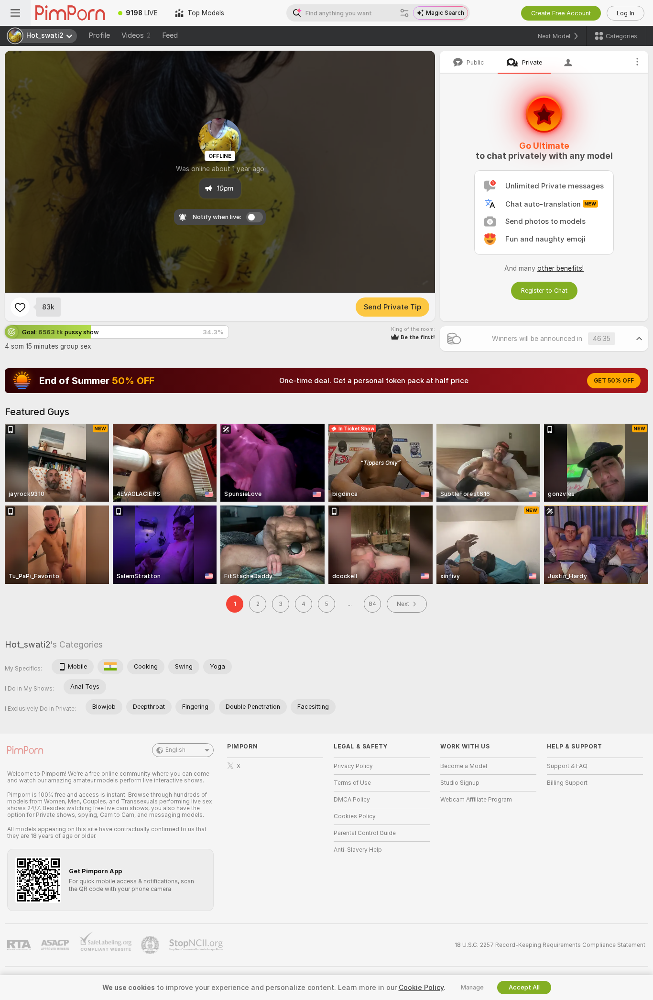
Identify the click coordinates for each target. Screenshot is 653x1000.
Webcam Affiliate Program (476, 799)
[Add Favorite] (20, 307)
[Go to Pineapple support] (151, 945)
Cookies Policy (355, 816)
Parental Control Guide (365, 833)
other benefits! (560, 268)
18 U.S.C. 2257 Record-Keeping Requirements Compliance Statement (550, 945)
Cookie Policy (421, 987)
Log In (625, 13)
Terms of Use (352, 783)
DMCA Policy (352, 799)
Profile (99, 35)
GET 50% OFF (614, 380)
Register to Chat (544, 290)
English (175, 750)
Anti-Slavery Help (358, 849)
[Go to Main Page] (70, 13)
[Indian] (110, 666)
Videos (136, 35)
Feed (170, 35)
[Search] (404, 13)
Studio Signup (459, 783)
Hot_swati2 (27, 644)
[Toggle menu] (15, 13)
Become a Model (463, 766)
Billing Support (567, 783)
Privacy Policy (353, 766)
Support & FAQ (567, 766)
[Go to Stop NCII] (197, 945)
